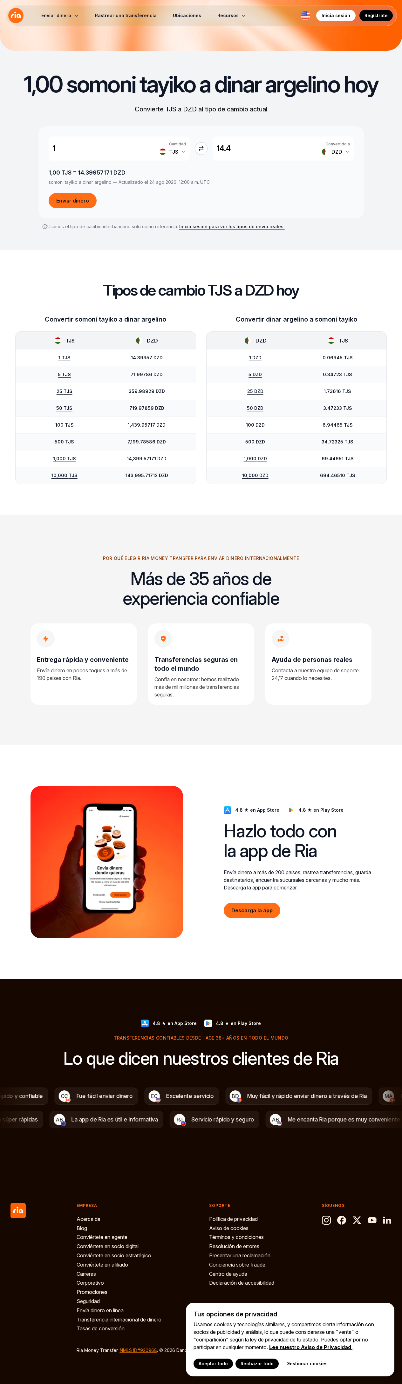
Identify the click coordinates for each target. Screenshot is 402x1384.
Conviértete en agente (102, 1237)
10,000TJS (64, 475)
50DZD (255, 408)
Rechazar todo (257, 1363)
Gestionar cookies (307, 1363)
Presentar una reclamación (239, 1255)
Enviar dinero (72, 200)
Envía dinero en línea (100, 1310)
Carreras (86, 1274)
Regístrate (376, 15)
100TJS (64, 425)
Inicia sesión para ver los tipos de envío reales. (232, 226)
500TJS (64, 441)
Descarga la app (252, 910)
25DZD (255, 391)
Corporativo (90, 1283)
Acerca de (88, 1219)
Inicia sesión (336, 15)
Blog (82, 1228)
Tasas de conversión (101, 1328)
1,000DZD (255, 458)
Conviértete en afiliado (102, 1264)
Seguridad (88, 1301)
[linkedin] (387, 1220)
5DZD (255, 374)
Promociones (92, 1292)
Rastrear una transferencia (126, 15)
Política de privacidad (233, 1219)
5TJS (64, 374)
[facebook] (341, 1220)
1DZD (255, 357)
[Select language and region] (305, 15)
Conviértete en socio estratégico (114, 1255)
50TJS (64, 408)
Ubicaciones (187, 15)
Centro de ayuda (228, 1274)
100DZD (255, 425)
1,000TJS (64, 458)
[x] (356, 1220)
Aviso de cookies (229, 1228)
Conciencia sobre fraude (237, 1264)
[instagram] (326, 1220)
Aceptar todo (213, 1363)
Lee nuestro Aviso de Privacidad (310, 1347)
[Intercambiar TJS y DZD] (201, 148)
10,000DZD (255, 475)
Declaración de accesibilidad (241, 1283)
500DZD (255, 441)
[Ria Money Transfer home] (16, 15)
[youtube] (372, 1220)
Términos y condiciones (236, 1237)
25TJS (64, 391)
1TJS (64, 357)
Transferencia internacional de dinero (119, 1319)
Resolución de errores (234, 1246)
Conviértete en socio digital (108, 1246)
